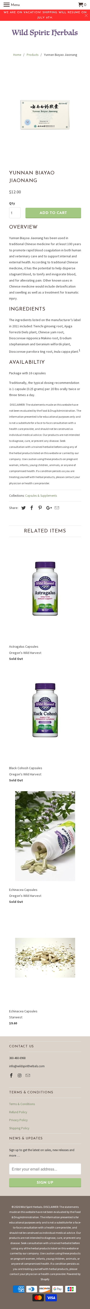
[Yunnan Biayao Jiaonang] (45, 115)
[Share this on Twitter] (23, 508)
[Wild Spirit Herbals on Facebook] (11, 1075)
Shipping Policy (19, 1128)
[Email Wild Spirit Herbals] (28, 1075)
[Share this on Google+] (48, 508)
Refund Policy (18, 1112)
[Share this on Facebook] (31, 508)
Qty (12, 203)
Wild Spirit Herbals (31, 1207)
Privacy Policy (18, 1120)
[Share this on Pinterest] (39, 508)
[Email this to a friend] (56, 508)
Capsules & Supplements (41, 496)
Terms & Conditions (22, 1104)
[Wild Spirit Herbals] (45, 34)
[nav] (12, 5)
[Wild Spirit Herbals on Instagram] (20, 1075)
